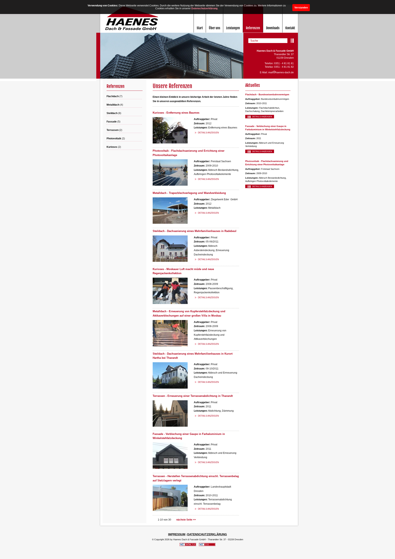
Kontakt (290, 28)
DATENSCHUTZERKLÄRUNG (207, 534)
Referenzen (253, 28)
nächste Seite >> (186, 519)
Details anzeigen (262, 116)
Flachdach (113, 96)
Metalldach (113, 104)
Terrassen (112, 130)
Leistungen (233, 28)
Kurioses (112, 147)
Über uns (214, 28)
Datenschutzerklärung (204, 8)
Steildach (112, 113)
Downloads (272, 28)
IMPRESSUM (176, 534)
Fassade (112, 121)
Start (200, 28)
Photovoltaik (114, 138)
